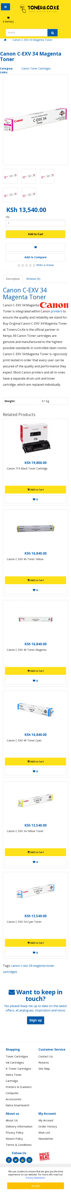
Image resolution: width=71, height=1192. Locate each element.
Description (13, 279)
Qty (7, 217)
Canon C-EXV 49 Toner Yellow (25, 559)
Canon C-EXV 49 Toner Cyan (24, 740)
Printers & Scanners (19, 1087)
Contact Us (45, 1056)
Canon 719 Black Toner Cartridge (27, 468)
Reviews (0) (33, 279)
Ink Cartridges (15, 1062)
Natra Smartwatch (17, 1105)
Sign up (35, 1020)
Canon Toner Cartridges (36, 68)
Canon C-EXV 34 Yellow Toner (25, 831)
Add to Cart (35, 234)
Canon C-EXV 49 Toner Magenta (26, 650)
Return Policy (14, 1138)
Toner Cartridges (17, 1056)
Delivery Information (19, 1126)
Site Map (44, 1068)
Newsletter (45, 1138)
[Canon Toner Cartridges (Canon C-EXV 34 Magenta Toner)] (35, 119)
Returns (43, 1062)
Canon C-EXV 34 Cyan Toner (24, 921)
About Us (12, 1120)
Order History (47, 1126)
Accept (35, 1186)
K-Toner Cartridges (18, 1068)
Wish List (44, 1132)
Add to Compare (35, 257)
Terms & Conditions (19, 1145)
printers (57, 311)
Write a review (45, 265)
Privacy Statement (35, 1177)
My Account (45, 1120)
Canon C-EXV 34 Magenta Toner (32, 40)
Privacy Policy (14, 1132)
